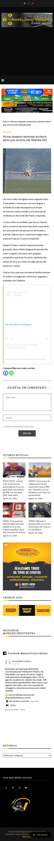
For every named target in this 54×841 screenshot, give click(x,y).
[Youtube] (33, 3)
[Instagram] (28, 3)
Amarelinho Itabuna (21, 661)
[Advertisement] (27, 49)
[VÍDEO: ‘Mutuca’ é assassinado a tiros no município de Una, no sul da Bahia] (40, 509)
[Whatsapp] (11, 373)
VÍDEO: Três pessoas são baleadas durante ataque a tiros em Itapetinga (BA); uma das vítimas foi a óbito (14, 527)
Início (6, 121)
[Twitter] (24, 3)
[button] (40, 835)
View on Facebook (11, 709)
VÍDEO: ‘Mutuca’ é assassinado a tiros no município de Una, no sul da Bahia (40, 525)
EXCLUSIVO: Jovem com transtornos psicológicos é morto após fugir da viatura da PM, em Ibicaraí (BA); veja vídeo (13, 488)
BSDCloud (27, 837)
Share (23, 709)
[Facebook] (20, 3)
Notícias (7, 132)
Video (13, 705)
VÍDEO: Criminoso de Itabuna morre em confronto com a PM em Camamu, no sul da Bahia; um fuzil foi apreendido (39, 488)
